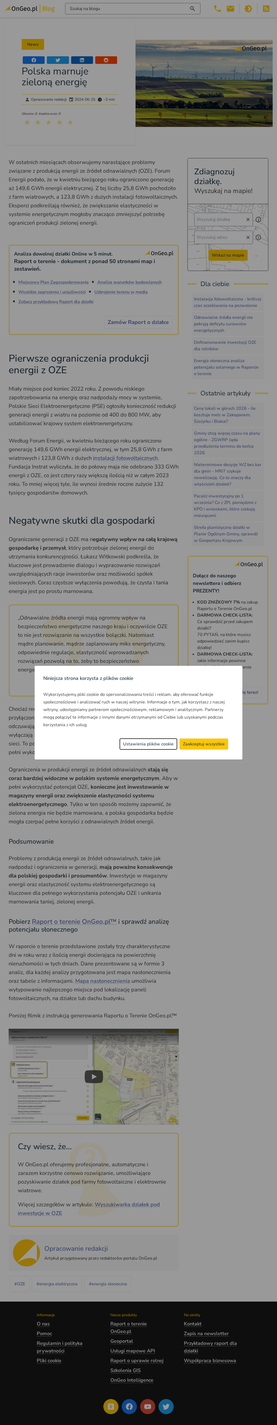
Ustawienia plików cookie (148, 744)
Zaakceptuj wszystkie (204, 744)
